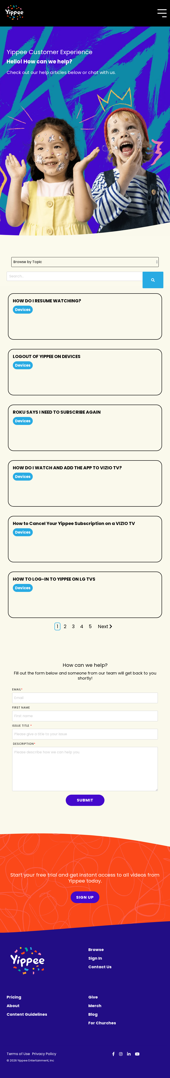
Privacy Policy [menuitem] (44, 1053)
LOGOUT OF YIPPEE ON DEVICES (47, 356)
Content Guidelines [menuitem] (27, 1014)
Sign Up (85, 897)
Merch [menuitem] (94, 1005)
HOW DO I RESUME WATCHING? (47, 301)
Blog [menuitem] (93, 1014)
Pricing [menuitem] (14, 997)
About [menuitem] (13, 1005)
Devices (23, 309)
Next (103, 626)
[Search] (153, 280)
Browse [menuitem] (96, 949)
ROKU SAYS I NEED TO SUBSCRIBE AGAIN (57, 412)
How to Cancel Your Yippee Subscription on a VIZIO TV (74, 523)
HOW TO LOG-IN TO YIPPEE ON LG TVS (54, 579)
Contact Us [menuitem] (100, 966)
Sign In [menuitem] (95, 958)
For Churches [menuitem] (102, 1022)
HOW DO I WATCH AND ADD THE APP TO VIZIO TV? (67, 468)
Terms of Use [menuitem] (18, 1053)
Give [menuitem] (93, 997)
